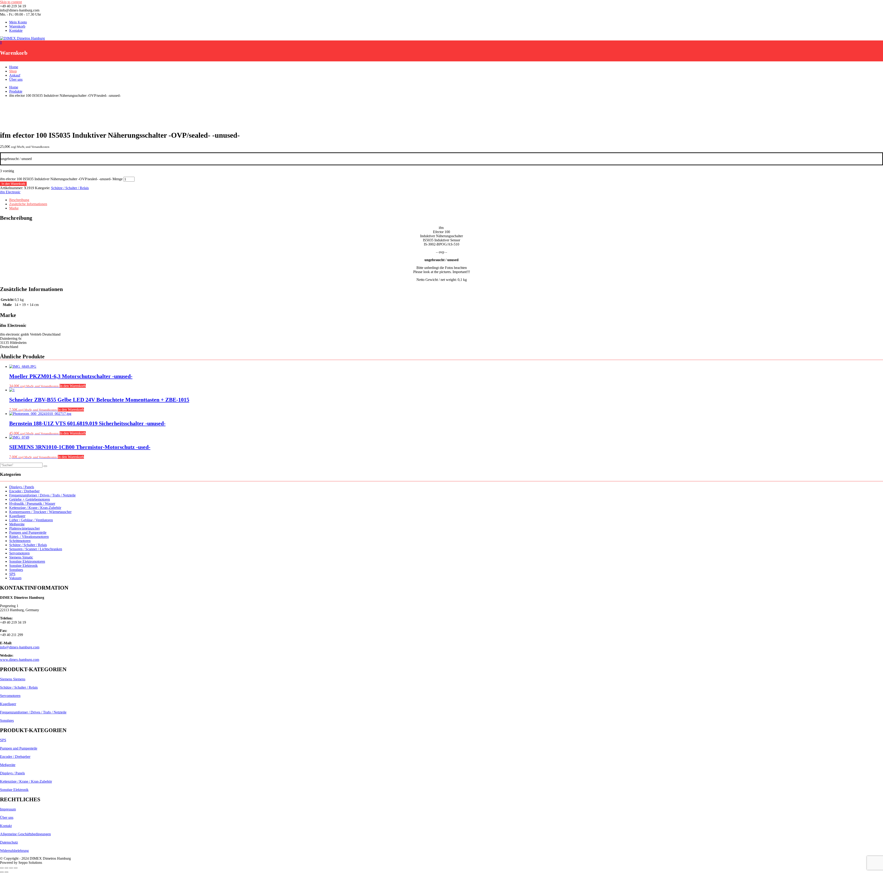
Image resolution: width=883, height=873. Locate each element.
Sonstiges (16, 570)
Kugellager (17, 516)
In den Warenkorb (13, 183)
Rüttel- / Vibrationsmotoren (29, 537)
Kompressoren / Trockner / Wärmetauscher (40, 512)
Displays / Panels (21, 487)
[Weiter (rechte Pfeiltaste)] (6, 872)
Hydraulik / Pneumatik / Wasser (32, 503)
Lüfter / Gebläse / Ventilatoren (31, 520)
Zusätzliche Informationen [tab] (28, 204)
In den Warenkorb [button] (73, 386)
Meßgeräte (17, 524)
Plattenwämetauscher (24, 528)
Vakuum (15, 578)
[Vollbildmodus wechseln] (6, 868)
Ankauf (14, 75)
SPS (12, 574)
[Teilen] (11, 868)
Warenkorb (17, 26)
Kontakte (16, 30)
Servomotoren (19, 553)
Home (13, 67)
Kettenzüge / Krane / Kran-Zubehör (35, 508)
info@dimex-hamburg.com (19, 647)
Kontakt (6, 826)
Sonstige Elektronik (23, 566)
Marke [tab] (14, 208)
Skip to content (11, 2)
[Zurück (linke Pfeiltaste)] (2, 872)
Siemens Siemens (12, 679)
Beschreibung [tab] (19, 200)
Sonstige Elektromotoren (27, 561)
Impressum (8, 809)
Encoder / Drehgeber (24, 491)
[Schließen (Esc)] (15, 868)
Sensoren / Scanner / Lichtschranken (35, 549)
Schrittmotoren (20, 541)
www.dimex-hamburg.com (19, 660)
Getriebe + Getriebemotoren (29, 499)
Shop (13, 71)
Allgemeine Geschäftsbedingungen (25, 834)
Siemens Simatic (21, 557)
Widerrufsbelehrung (14, 851)
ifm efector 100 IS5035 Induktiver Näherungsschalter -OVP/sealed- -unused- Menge (61, 179)
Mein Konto (18, 22)
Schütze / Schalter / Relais (70, 188)
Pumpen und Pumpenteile (27, 532)
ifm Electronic (10, 192)
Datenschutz (9, 842)
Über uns (16, 79)
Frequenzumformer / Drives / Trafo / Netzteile (42, 495)
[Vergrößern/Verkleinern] (2, 868)
